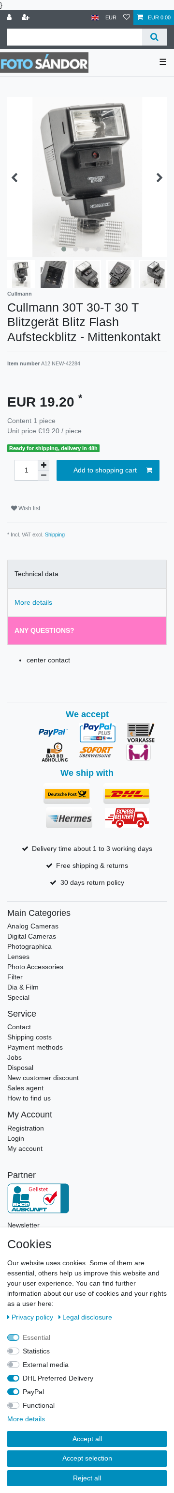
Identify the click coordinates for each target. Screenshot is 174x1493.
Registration (25, 1128)
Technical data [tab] (36, 574)
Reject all (87, 1478)
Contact (19, 1027)
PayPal (33, 1392)
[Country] (95, 17)
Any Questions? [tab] (44, 630)
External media (46, 1364)
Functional (39, 1405)
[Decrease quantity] (43, 476)
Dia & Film (23, 987)
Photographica (29, 946)
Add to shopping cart (105, 470)
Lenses (18, 956)
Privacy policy (33, 1317)
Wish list (28, 508)
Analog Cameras (32, 926)
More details (26, 1419)
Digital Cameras (31, 936)
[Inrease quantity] (43, 465)
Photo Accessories (35, 967)
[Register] (26, 17)
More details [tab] (33, 602)
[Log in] (10, 17)
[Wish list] (126, 17)
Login (15, 1138)
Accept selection (87, 1458)
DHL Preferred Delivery (58, 1378)
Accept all (87, 1439)
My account (25, 1148)
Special (18, 997)
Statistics (36, 1351)
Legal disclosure (87, 1317)
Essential (36, 1337)
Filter (15, 977)
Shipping (55, 534)
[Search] (154, 37)
